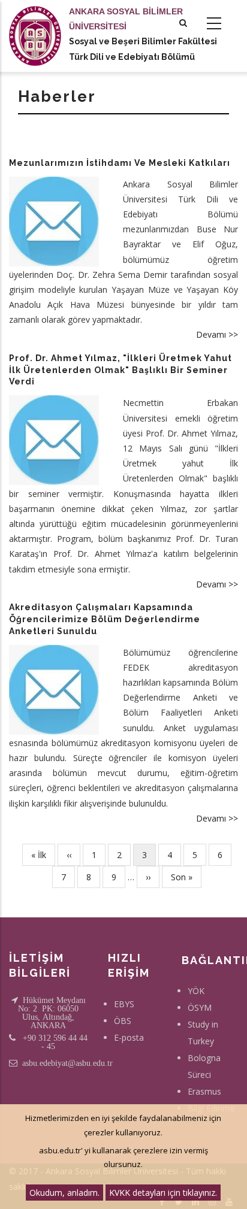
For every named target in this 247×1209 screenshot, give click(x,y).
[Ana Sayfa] (35, 24)
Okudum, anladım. (64, 1192)
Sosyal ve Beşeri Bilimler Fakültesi (143, 41)
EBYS (124, 1004)
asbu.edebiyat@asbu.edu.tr (67, 1063)
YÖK (196, 990)
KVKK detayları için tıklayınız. (163, 1192)
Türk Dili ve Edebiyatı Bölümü (132, 57)
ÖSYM (200, 1007)
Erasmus (204, 1091)
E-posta (129, 1037)
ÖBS (122, 1020)
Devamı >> (217, 334)
